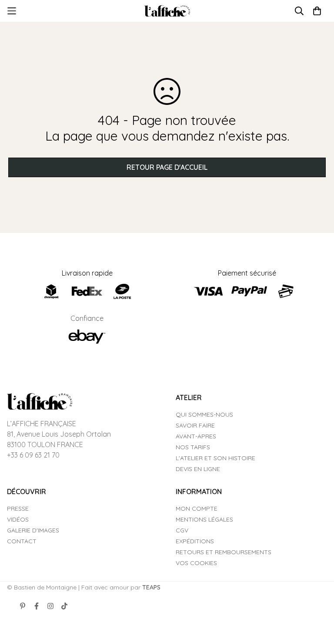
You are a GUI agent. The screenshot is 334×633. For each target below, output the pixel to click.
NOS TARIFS (193, 447)
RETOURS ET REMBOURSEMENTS (223, 552)
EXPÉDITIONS (195, 541)
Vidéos (18, 519)
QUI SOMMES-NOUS (204, 414)
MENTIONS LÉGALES (204, 519)
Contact (22, 541)
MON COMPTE (196, 508)
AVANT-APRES (196, 436)
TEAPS (151, 587)
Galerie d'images (33, 530)
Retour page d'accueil (167, 167)
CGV (182, 530)
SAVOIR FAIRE (195, 425)
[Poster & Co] (167, 11)
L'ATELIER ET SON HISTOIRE (215, 458)
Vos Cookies (196, 563)
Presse (18, 508)
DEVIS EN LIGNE (198, 469)
